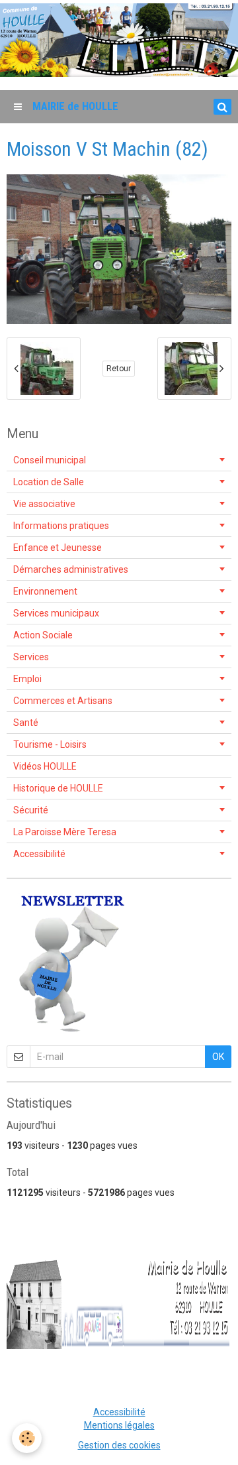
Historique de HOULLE (58, 788)
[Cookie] (27, 1438)
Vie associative (44, 503)
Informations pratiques (61, 525)
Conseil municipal (49, 460)
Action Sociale (43, 635)
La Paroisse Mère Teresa (64, 832)
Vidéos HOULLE (45, 766)
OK (218, 1056)
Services (31, 657)
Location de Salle (48, 482)
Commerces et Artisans (62, 700)
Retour (118, 368)
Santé (25, 722)
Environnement (45, 591)
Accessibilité (39, 854)
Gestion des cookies (119, 1445)
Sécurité (30, 810)
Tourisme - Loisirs (50, 744)
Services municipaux (56, 613)
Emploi (27, 679)
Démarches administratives (70, 569)
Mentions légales (119, 1425)
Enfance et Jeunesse (57, 547)
